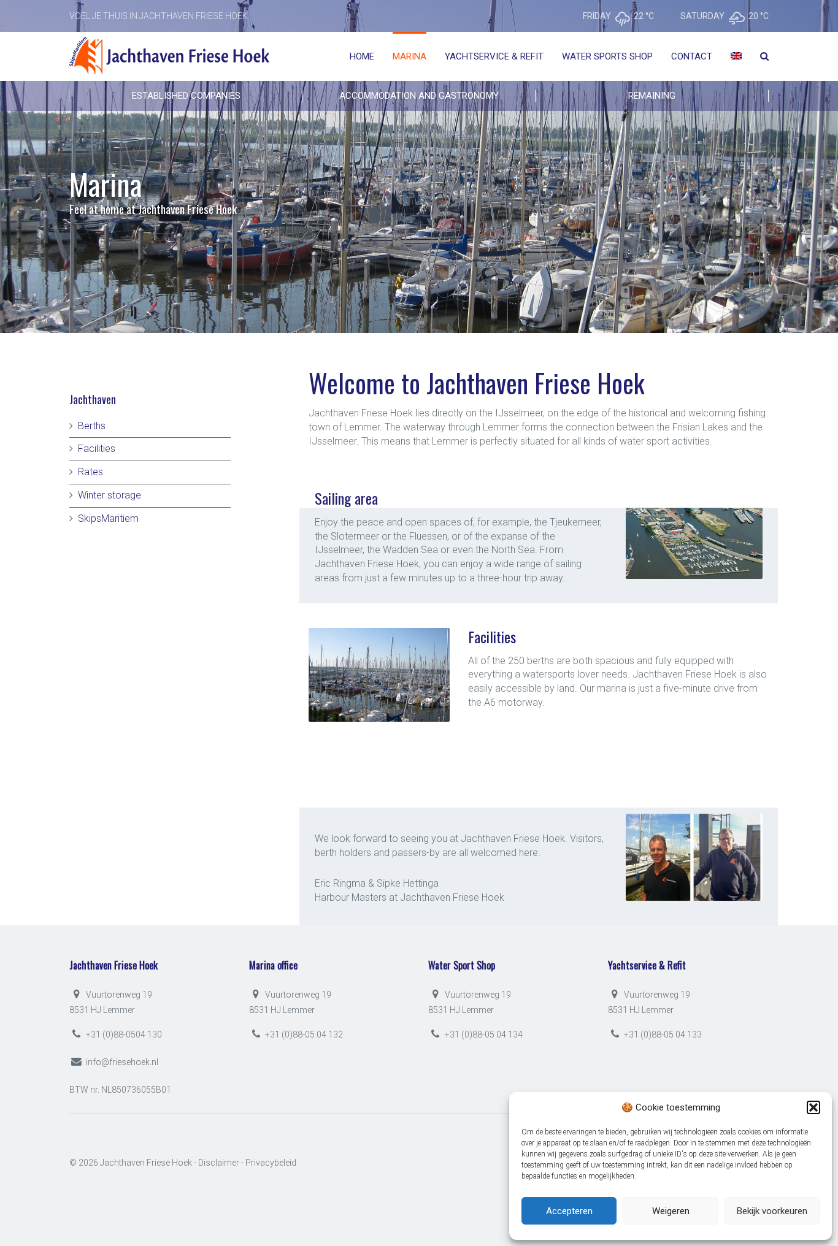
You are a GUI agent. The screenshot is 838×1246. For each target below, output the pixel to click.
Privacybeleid (270, 1163)
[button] (813, 1107)
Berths (92, 426)
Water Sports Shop (607, 56)
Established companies (186, 95)
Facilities (96, 448)
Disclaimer (218, 1163)
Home (362, 56)
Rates (90, 472)
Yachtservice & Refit (494, 56)
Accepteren (569, 1211)
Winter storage (109, 495)
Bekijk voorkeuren (772, 1211)
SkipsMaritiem (108, 518)
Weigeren (671, 1211)
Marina (409, 56)
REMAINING (651, 95)
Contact (691, 56)
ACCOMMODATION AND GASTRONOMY (419, 95)
